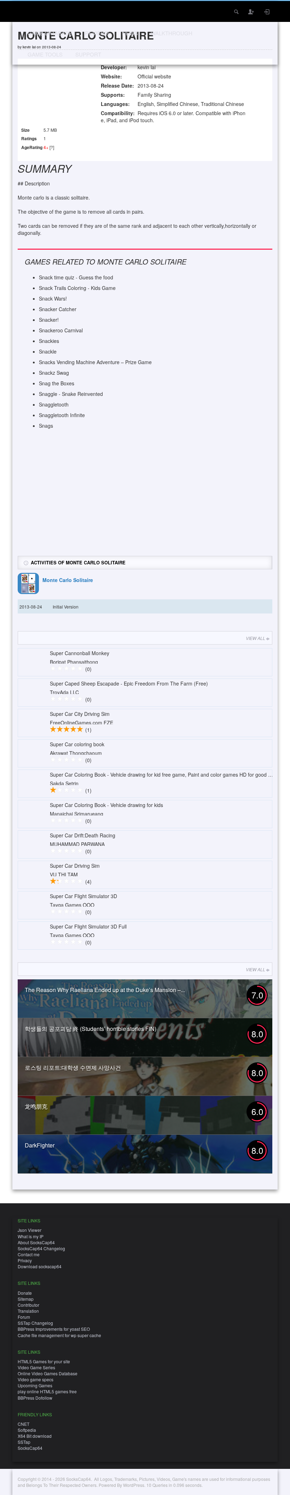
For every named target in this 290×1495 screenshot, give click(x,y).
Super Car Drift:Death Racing (82, 835)
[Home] (27, 10)
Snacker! (49, 319)
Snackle (48, 351)
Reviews (97, 33)
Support (88, 54)
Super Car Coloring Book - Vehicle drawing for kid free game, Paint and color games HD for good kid (162, 774)
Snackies (49, 340)
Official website (154, 76)
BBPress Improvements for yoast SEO (54, 1329)
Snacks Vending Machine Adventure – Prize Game (95, 362)
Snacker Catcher (57, 309)
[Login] (267, 11)
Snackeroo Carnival (61, 330)
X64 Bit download (35, 1436)
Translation (28, 1311)
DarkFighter (39, 1145)
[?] (52, 147)
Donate (25, 1293)
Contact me (29, 1254)
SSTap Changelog (35, 1323)
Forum (24, 1317)
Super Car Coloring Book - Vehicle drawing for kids (106, 804)
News (130, 33)
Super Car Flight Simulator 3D (83, 896)
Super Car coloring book (77, 744)
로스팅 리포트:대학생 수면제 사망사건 (73, 1067)
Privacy (25, 1260)
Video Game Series (36, 1367)
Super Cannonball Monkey (79, 653)
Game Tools (45, 54)
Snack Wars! (53, 298)
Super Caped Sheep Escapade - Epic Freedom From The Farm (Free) (129, 683)
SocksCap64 (30, 1448)
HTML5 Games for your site (44, 1361)
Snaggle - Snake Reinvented (71, 393)
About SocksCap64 (36, 1242)
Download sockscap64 (40, 1266)
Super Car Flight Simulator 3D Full (88, 926)
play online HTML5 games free (47, 1391)
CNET (23, 1424)
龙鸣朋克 (36, 1106)
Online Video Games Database (47, 1373)
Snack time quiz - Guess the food (76, 277)
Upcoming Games (35, 1385)
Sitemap (26, 1299)
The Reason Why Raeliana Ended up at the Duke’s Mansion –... (105, 990)
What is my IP (31, 1236)
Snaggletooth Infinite (62, 415)
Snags (46, 425)
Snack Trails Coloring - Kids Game (77, 287)
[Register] (251, 11)
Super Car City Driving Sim (80, 713)
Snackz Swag (54, 372)
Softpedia (27, 1430)
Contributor (28, 1305)
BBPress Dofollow (35, 1398)
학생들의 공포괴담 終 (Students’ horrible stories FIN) (90, 1029)
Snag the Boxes (56, 383)
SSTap (24, 1442)
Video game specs (35, 1379)
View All (255, 638)
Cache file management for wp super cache (59, 1335)
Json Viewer (29, 1230)
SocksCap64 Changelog (41, 1248)
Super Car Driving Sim (75, 865)
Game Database (50, 33)
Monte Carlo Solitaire (67, 579)
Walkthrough (171, 33)
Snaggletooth (54, 404)
